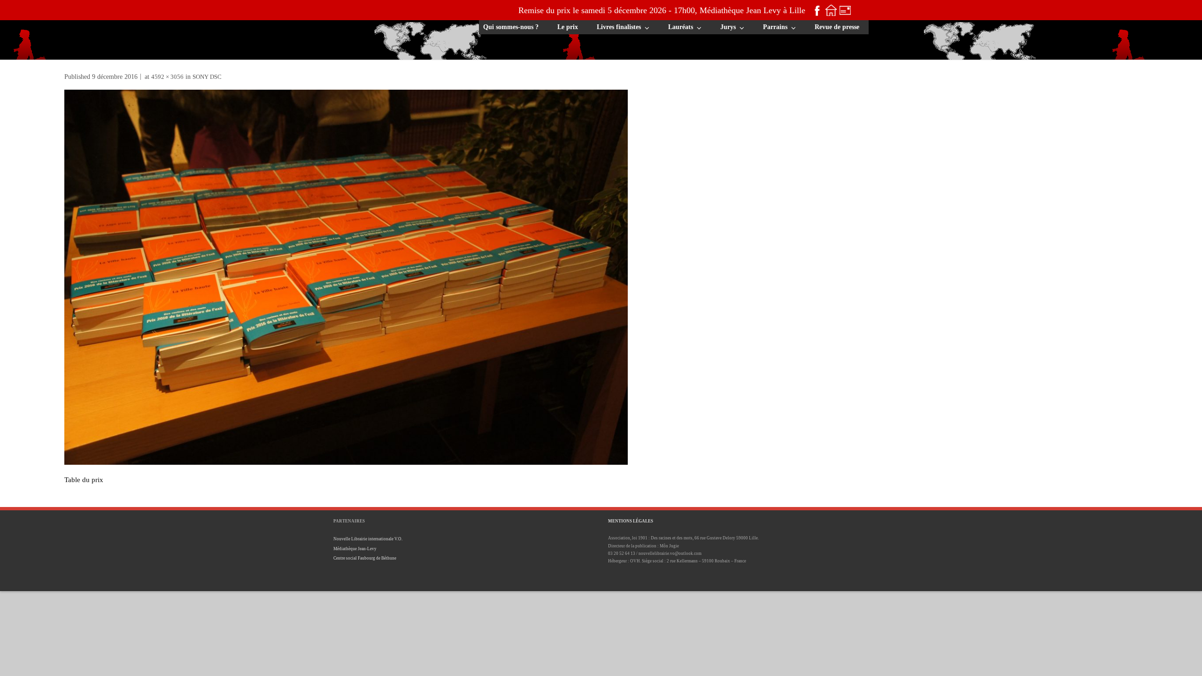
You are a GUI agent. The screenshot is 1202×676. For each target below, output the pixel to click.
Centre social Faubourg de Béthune (364, 558)
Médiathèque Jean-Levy (355, 548)
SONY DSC (207, 76)
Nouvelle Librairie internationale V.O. (367, 539)
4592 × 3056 (167, 76)
